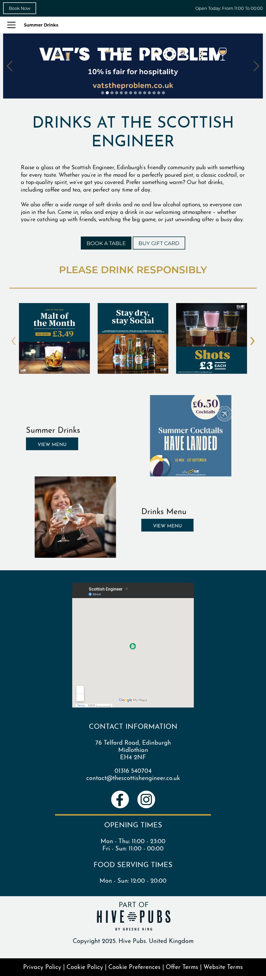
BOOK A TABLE (106, 243)
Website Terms (223, 966)
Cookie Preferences (134, 966)
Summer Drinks (41, 25)
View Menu (52, 444)
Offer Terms (182, 966)
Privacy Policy (42, 966)
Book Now (19, 8)
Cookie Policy (84, 966)
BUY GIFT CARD (158, 243)
